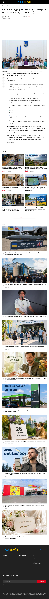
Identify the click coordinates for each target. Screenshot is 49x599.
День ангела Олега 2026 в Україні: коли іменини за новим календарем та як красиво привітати (25, 379)
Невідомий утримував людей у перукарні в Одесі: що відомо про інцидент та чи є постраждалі (11, 209)
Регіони (29, 16)
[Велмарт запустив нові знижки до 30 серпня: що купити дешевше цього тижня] (24, 491)
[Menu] (3, 2)
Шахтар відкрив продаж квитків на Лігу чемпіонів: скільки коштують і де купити (25, 285)
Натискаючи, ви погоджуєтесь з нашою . (18, 584)
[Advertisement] (24, 29)
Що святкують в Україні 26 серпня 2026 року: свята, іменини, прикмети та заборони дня (25, 442)
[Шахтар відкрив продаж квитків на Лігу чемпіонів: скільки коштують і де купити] (24, 270)
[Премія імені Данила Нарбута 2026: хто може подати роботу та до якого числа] (13, 180)
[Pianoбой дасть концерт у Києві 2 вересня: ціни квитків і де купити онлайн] (24, 302)
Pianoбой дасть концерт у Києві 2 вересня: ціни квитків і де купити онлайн (25, 316)
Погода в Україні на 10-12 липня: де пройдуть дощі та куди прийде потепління (35, 189)
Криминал (4, 212)
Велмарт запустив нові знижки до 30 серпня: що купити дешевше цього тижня (24, 505)
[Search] (45, 2)
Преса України (13, 592)
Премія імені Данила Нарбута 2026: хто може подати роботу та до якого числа (12, 188)
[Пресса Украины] (24, 2)
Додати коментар (24, 216)
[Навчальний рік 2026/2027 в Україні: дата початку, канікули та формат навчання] (24, 332)
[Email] (3, 86)
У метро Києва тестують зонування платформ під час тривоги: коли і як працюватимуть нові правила (12, 169)
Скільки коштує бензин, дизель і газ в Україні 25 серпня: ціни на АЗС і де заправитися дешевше (25, 410)
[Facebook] (3, 75)
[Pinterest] (3, 83)
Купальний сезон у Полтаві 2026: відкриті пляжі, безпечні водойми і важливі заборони (35, 209)
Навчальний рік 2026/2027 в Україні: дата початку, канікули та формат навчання (24, 347)
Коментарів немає (37, 16)
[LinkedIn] (3, 80)
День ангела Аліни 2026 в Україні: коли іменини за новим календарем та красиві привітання (25, 537)
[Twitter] (3, 78)
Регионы (4, 171)
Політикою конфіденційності (26, 584)
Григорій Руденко (8, 16)
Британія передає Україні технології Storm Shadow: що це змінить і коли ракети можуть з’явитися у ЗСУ (25, 253)
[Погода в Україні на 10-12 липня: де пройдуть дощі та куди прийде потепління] (36, 180)
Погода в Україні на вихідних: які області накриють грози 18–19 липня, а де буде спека (36, 169)
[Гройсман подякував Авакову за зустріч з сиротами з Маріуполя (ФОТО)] (24, 54)
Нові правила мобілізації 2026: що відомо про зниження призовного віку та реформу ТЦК (25, 474)
